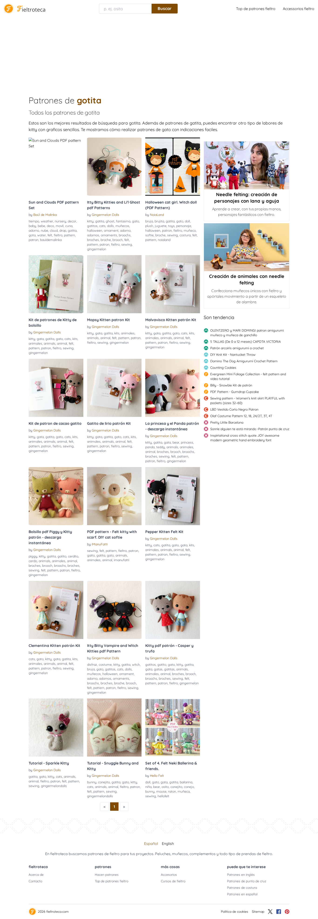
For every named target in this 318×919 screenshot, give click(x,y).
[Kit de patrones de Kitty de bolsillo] (56, 284)
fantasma (123, 221)
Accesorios (169, 875)
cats (102, 226)
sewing (126, 244)
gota (32, 235)
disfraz (92, 664)
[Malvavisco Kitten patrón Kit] (172, 284)
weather (47, 221)
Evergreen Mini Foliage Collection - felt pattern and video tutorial (248, 376)
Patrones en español (242, 894)
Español (151, 843)
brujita (159, 221)
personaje (183, 226)
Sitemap (258, 911)
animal (62, 343)
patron (33, 240)
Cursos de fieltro (173, 881)
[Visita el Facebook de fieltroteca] (278, 911)
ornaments (109, 235)
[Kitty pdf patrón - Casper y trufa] (172, 610)
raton (172, 791)
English (168, 843)
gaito (91, 555)
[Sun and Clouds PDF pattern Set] (56, 167)
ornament (111, 230)
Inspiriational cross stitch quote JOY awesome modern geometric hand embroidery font (244, 437)
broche (106, 240)
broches (93, 240)
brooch (117, 240)
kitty (90, 221)
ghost (110, 221)
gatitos (92, 226)
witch (136, 664)
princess (187, 442)
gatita (99, 221)
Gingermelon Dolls (105, 215)
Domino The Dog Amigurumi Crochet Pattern (243, 361)
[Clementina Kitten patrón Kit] (56, 610)
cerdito (73, 556)
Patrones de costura (242, 888)
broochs (125, 235)
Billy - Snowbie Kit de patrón (231, 385)
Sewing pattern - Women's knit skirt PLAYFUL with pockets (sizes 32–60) (247, 400)
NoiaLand (157, 215)
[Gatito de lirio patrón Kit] (114, 388)
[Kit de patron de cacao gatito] (56, 388)
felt (49, 235)
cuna (68, 226)
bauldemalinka (51, 240)
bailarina (186, 782)
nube (44, 230)
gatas (158, 669)
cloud (54, 230)
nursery (60, 221)
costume (105, 664)
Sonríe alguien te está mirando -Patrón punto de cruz (249, 429)
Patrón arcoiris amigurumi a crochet (237, 348)
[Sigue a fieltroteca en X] (270, 911)
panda (150, 447)
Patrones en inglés (241, 875)
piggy (33, 556)
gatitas (169, 669)
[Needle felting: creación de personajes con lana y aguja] (246, 165)
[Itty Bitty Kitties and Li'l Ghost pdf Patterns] (114, 167)
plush (149, 226)
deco (50, 226)
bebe (41, 226)
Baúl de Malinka (45, 215)
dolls (110, 226)
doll (187, 221)
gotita (72, 230)
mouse (161, 791)
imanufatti (121, 560)
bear (176, 442)
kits (75, 339)
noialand (164, 240)
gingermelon (96, 249)
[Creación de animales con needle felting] (246, 247)
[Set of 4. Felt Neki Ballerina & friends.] (172, 727)
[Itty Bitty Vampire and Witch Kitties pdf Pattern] (114, 610)
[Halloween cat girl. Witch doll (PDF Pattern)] (172, 167)
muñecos (122, 226)
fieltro (58, 235)
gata (40, 339)
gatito (62, 556)
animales (35, 343)
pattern (69, 235)
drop (62, 230)
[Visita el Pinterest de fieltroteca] (287, 911)
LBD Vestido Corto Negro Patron (234, 409)
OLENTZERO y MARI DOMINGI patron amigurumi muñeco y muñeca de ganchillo (247, 332)
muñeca (184, 791)
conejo (189, 787)
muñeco (190, 230)
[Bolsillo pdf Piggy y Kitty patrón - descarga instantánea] (56, 496)
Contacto (35, 881)
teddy (160, 447)
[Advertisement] (159, 52)
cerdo (33, 561)
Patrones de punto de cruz (246, 881)
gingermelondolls (54, 786)
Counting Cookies (223, 368)
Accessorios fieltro (298, 8)
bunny (91, 782)
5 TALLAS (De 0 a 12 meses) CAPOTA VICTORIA (245, 341)
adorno (34, 230)
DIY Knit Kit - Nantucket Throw (233, 354)
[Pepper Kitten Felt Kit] (172, 496)
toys (171, 226)
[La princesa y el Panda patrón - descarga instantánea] (172, 388)
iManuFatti (100, 544)
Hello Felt (157, 776)
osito (165, 787)
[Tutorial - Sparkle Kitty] (56, 727)
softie (149, 235)
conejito (104, 782)
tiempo (34, 221)
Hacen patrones (106, 875)
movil (60, 226)
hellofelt (163, 796)
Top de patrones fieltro (255, 8)
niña (148, 787)
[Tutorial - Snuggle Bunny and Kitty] (114, 727)
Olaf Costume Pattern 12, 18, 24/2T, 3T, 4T (241, 416)
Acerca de (36, 875)
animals (49, 343)
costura (185, 235)
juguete (160, 226)
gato (135, 221)
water (41, 235)
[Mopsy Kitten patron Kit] (114, 284)
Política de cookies (234, 911)
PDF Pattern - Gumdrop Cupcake (234, 392)
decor (72, 221)
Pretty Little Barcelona (226, 422)
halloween (94, 230)
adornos (93, 235)
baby (32, 226)
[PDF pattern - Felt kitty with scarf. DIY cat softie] (114, 496)
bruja (149, 221)
